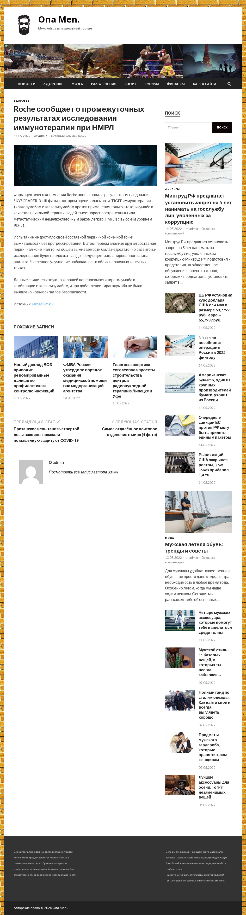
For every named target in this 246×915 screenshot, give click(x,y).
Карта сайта (204, 84)
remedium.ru (42, 304)
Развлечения (103, 84)
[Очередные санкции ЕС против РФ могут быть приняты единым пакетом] (180, 434)
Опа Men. (59, 19)
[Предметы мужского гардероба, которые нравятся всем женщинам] (180, 751)
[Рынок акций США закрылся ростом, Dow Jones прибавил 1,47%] (180, 471)
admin (42, 136)
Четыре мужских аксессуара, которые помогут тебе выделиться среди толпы (215, 622)
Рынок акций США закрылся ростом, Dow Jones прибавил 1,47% (214, 464)
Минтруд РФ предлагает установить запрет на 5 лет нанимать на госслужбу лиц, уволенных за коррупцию (198, 208)
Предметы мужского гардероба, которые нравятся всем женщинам (213, 747)
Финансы (176, 84)
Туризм (152, 84)
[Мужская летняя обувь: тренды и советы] (198, 533)
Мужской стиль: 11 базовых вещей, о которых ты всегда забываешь (213, 662)
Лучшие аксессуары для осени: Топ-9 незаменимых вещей (214, 787)
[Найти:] (198, 127)
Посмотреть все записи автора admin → (85, 472)
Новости (26, 84)
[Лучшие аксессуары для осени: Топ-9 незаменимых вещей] (180, 794)
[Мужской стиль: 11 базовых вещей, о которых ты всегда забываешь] (180, 666)
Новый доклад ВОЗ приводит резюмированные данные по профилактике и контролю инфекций (34, 377)
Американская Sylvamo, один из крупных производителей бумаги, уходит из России (215, 387)
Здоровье (53, 84)
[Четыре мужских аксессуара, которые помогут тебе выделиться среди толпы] (180, 629)
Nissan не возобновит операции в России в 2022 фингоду (212, 347)
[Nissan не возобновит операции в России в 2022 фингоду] (180, 354)
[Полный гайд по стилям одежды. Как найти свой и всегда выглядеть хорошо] (180, 709)
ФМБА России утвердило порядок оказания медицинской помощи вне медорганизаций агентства (85, 377)
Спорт (130, 84)
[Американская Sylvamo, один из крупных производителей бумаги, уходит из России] (180, 391)
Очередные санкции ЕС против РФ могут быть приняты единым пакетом (215, 427)
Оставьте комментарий (68, 136)
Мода (77, 84)
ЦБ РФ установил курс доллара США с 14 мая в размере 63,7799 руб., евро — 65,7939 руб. (215, 307)
